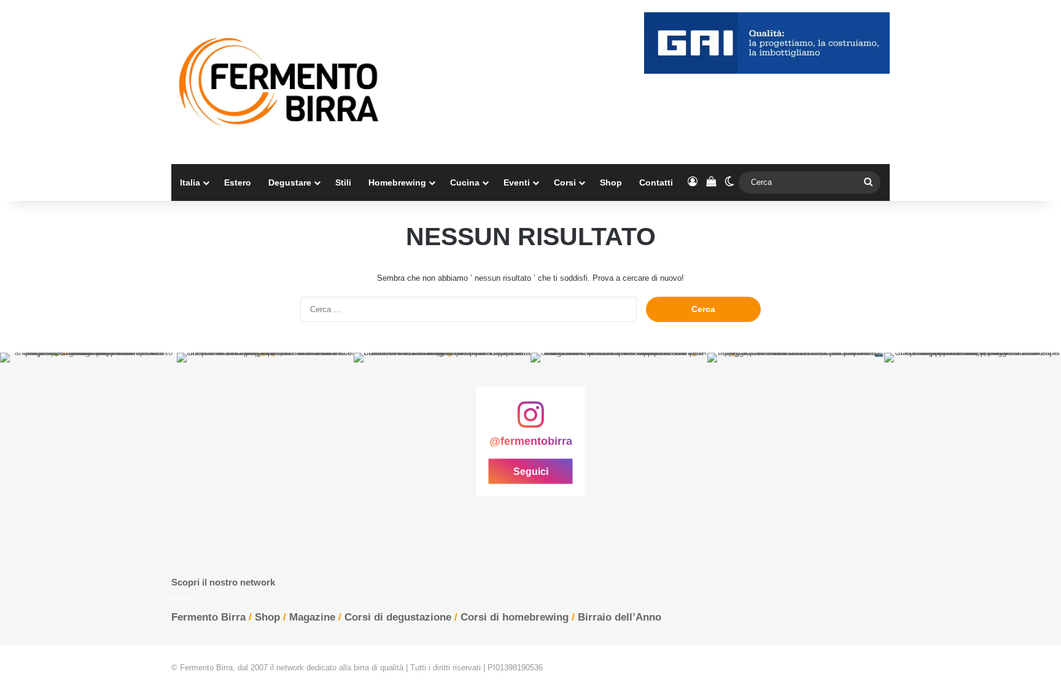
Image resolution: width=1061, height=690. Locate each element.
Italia (190, 182)
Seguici (530, 471)
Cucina (465, 182)
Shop (611, 182)
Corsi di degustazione (397, 617)
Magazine (312, 617)
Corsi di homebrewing (515, 617)
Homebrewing (397, 182)
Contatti (656, 182)
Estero (237, 182)
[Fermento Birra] (280, 82)
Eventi (516, 182)
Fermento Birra (208, 617)
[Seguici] (530, 420)
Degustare (289, 182)
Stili (343, 182)
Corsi (565, 182)
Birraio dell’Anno (619, 617)
